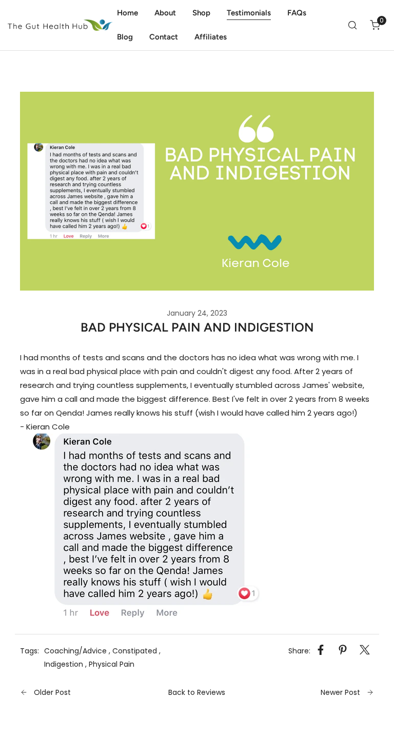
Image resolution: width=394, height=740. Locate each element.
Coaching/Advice (75, 651)
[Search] (352, 25)
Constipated (134, 651)
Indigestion (63, 664)
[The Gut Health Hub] (60, 25)
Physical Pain (111, 664)
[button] (375, 25)
